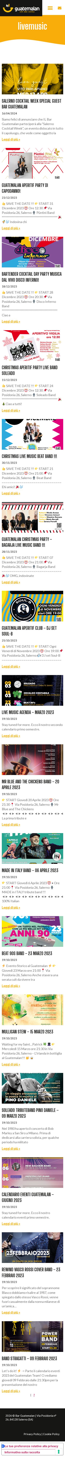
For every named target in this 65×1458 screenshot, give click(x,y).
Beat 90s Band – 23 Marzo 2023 (27, 953)
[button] (50, 8)
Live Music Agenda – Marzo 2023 (28, 712)
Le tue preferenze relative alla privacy (31, 1446)
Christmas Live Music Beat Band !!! (29, 456)
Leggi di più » (11, 139)
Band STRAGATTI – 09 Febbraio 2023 (29, 1358)
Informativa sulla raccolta (22, 1452)
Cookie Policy (51, 1434)
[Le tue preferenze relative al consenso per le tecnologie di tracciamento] (58, 1451)
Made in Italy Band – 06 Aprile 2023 (30, 870)
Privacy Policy (32, 1434)
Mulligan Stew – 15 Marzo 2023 (27, 1031)
